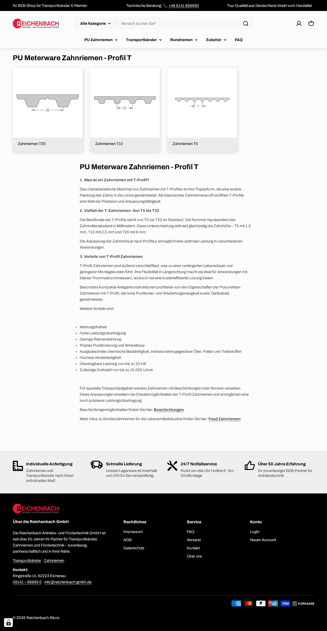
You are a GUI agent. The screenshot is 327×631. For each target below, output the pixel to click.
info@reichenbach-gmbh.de (67, 582)
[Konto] (299, 23)
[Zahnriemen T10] (125, 103)
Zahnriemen (54, 561)
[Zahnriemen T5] (202, 103)
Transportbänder (27, 561)
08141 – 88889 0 (27, 582)
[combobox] (163, 23)
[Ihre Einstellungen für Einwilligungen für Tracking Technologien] (8, 622)
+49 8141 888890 (184, 6)
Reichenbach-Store (42, 618)
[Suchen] (246, 23)
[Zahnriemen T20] (48, 103)
